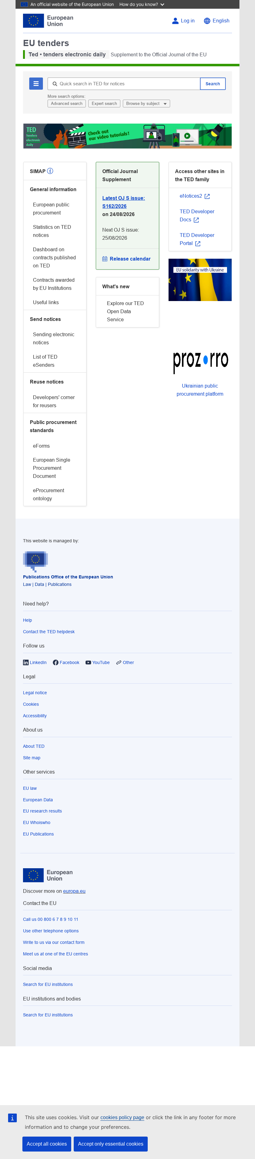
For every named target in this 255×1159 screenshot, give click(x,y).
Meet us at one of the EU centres (55, 953)
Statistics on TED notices (52, 231)
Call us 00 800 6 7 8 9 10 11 (50, 919)
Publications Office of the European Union (68, 576)
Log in (188, 20)
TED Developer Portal (197, 239)
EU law (30, 788)
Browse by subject (143, 103)
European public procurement (51, 208)
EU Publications (38, 834)
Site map (31, 757)
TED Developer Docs (197, 215)
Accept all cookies (47, 1144)
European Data (38, 799)
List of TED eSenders (45, 361)
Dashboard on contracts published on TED (54, 257)
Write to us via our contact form (54, 942)
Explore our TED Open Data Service (125, 311)
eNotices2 (191, 196)
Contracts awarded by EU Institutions (54, 284)
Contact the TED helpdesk (49, 631)
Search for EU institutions (48, 984)
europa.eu (74, 891)
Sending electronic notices (53, 338)
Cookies (31, 704)
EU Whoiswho (36, 822)
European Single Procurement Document (51, 468)
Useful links (46, 302)
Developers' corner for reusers (54, 401)
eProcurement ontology (48, 494)
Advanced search (66, 103)
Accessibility (35, 715)
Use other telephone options (51, 930)
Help (27, 620)
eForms (41, 446)
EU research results (42, 810)
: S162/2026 (123, 202)
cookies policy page (122, 1117)
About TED (33, 746)
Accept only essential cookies (110, 1144)
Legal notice (35, 692)
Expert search (104, 103)
